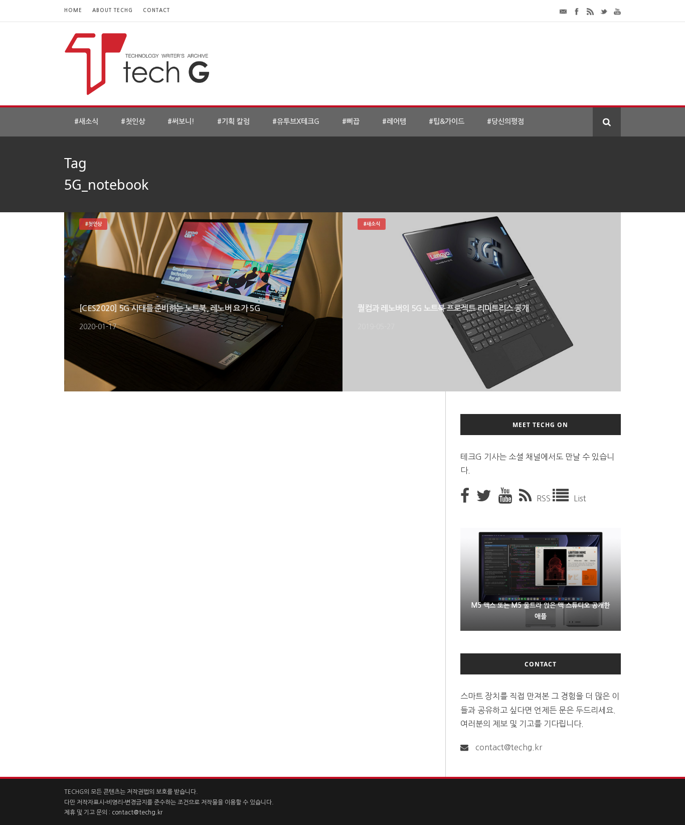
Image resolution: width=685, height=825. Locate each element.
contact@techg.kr (508, 747)
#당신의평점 (505, 121)
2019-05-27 (376, 326)
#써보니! (181, 121)
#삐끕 (351, 121)
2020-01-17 (97, 326)
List (580, 498)
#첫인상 (133, 121)
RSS (545, 498)
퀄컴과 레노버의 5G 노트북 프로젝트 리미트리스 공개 (443, 308)
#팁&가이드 (446, 121)
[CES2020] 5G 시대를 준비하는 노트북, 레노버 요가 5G (169, 308)
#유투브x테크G (295, 121)
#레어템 (394, 121)
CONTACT (156, 10)
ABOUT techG (112, 10)
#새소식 (86, 121)
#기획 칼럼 (233, 121)
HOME (73, 10)
